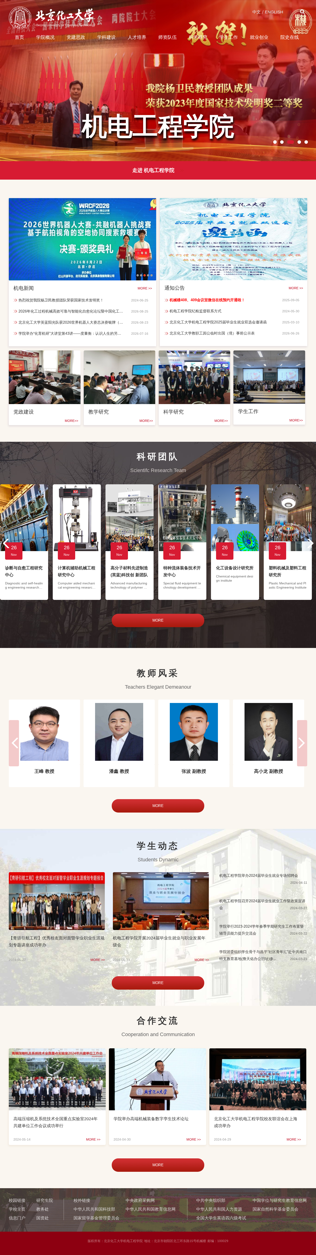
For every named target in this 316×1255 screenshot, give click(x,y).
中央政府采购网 (140, 1200)
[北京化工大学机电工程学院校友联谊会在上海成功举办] (257, 1053)
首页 (19, 37)
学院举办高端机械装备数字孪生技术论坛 (151, 1119)
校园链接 (17, 1200)
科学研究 (198, 37)
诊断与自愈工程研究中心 (24, 571)
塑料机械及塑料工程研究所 (287, 571)
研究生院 (44, 1200)
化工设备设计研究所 (235, 568)
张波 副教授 (119, 771)
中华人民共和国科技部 (94, 1209)
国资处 (42, 1218)
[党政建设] (45, 356)
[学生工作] (269, 356)
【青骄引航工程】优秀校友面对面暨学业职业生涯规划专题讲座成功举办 (57, 941)
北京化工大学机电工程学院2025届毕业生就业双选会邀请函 (218, 322)
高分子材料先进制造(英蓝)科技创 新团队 (129, 571)
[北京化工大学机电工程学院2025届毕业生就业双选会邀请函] (233, 204)
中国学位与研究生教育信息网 (280, 1200)
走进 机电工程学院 (153, 170)
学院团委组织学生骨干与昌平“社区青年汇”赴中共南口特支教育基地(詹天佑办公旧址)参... (263, 955)
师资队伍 (167, 37)
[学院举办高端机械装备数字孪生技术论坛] (157, 1053)
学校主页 (17, 1209)
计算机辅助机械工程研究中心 (76, 571)
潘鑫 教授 (44, 771)
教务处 (42, 1209)
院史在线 (289, 37)
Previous (4, 543)
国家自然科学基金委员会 (275, 1209)
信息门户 (17, 1218)
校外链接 (82, 1200)
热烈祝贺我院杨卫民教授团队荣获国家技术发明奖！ (61, 300)
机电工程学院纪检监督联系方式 (195, 311)
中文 (256, 12)
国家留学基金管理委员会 (96, 1218)
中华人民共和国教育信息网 (151, 1209)
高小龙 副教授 (193, 771)
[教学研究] (119, 356)
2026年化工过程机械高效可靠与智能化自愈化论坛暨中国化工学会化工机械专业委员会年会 (71, 311)
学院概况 (45, 37)
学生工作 (228, 37)
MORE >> (97, 960)
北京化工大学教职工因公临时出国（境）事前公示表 (212, 333)
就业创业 (259, 37)
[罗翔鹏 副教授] (268, 732)
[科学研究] (194, 356)
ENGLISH (274, 12)
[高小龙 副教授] (193, 732)
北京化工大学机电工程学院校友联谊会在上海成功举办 (255, 1122)
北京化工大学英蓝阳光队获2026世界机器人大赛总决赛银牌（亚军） (71, 322)
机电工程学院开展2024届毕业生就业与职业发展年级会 (159, 941)
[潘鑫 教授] (44, 732)
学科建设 (106, 37)
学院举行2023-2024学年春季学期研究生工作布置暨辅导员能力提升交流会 (261, 929)
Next (311, 543)
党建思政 (76, 37)
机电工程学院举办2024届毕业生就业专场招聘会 (258, 876)
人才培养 (137, 37)
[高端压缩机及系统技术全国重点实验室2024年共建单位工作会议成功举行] (57, 1053)
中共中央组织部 (210, 1200)
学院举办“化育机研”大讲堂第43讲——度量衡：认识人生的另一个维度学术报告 (71, 333)
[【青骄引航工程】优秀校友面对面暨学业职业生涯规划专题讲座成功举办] (57, 876)
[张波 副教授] (119, 732)
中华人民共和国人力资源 (219, 1209)
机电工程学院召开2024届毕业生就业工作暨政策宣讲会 (262, 904)
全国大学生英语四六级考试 (221, 1218)
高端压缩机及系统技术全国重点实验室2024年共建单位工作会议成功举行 (55, 1122)
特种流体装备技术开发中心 (182, 571)
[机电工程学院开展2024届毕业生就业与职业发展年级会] (161, 876)
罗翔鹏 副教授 (268, 771)
